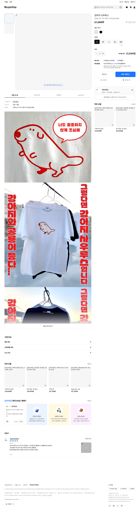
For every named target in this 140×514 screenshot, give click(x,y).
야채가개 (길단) (9, 389)
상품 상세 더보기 (48, 326)
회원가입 (126, 2)
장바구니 (104, 74)
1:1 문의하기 (123, 488)
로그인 (121, 2)
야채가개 (51, 389)
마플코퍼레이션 (8, 485)
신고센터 (132, 488)
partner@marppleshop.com (125, 499)
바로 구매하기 (125, 74)
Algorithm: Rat (75, 389)
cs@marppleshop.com (123, 497)
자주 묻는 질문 (113, 488)
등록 (21, 421)
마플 (10, 2)
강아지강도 (15, 101)
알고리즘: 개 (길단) (32, 389)
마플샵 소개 (18, 485)
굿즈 (14, 104)
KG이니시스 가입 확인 (47, 495)
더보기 (89, 364)
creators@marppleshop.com (122, 501)
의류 (17, 104)
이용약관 (25, 485)
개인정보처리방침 (34, 485)
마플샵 (6, 2)
